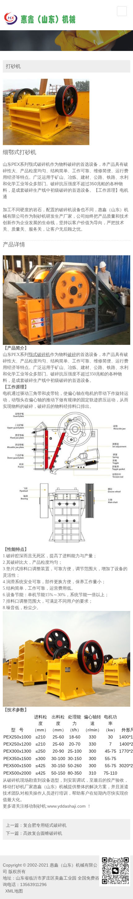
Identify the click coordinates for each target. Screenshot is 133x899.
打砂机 (17, 786)
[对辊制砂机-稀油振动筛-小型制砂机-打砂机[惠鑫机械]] (40, 17)
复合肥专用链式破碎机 (44, 825)
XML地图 (14, 891)
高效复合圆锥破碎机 (42, 833)
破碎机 (13, 780)
